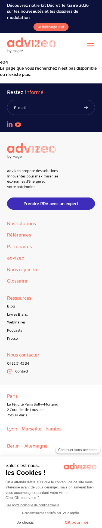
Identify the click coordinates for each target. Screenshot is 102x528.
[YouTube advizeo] (18, 124)
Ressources (19, 298)
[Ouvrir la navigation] (90, 45)
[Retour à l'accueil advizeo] (31, 45)
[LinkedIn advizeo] (10, 124)
